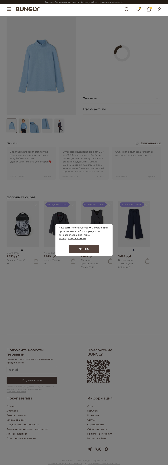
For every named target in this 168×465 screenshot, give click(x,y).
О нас (90, 406)
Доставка (12, 410)
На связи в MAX (96, 438)
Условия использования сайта (104, 463)
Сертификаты (95, 424)
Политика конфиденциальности (65, 463)
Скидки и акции (16, 419)
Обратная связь (97, 429)
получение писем (14, 389)
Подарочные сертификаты (23, 424)
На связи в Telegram (99, 433)
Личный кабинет (17, 433)
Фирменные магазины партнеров (27, 429)
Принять (84, 249)
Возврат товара (16, 415)
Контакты (93, 415)
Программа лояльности (21, 438)
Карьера (92, 410)
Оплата (11, 406)
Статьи (91, 419)
